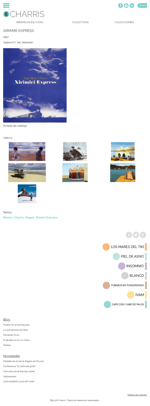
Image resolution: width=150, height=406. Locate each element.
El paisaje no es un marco (16, 340)
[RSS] (131, 5)
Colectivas (80, 22)
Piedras (7, 345)
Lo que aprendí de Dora (15, 329)
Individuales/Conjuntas (31, 22)
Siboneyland (9, 376)
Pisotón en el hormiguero (16, 324)
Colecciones (124, 22)
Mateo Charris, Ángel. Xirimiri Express (30, 217)
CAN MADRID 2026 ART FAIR (18, 381)
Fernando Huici (11, 335)
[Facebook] (120, 5)
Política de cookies (137, 394)
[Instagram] (126, 5)
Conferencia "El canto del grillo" (19, 366)
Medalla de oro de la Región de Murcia (23, 361)
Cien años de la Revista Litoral (19, 371)
